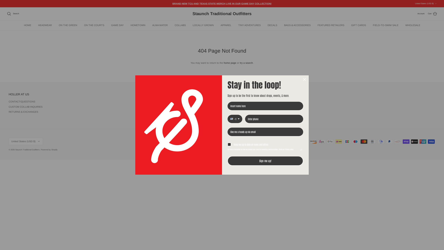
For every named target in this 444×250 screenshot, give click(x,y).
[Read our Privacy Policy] (301, 150)
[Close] (304, 79)
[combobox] (235, 119)
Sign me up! (265, 160)
